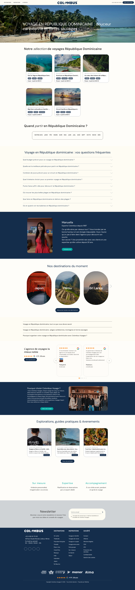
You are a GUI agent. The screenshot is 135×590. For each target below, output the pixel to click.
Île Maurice (57, 564)
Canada (56, 544)
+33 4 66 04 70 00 (117, 2)
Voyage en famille (74, 536)
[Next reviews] (109, 360)
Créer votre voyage (128, 2)
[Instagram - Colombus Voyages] (29, 548)
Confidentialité (88, 555)
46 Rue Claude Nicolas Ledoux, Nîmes (37, 539)
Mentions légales (88, 541)
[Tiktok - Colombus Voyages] (38, 548)
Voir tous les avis (30, 359)
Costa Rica (57, 550)
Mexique (56, 553)
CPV (85, 547)
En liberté (71, 553)
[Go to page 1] (80, 378)
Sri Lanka (56, 536)
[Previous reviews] (56, 360)
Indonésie (56, 558)
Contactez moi (67, 249)
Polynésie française (59, 541)
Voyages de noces (74, 539)
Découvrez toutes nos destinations (67, 310)
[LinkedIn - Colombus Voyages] (33, 548)
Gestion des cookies (89, 557)
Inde (55, 555)
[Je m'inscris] (102, 512)
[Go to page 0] (79, 378)
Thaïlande (56, 539)
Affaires (86, 539)
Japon (55, 561)
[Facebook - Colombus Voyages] (25, 548)
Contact (86, 536)
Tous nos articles (67, 461)
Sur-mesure (72, 550)
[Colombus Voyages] (67, 2)
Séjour (70, 555)
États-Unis (57, 547)
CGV (85, 544)
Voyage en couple (74, 541)
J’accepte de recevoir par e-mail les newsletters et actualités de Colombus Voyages (85, 516)
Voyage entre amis (74, 544)
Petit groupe (72, 547)
